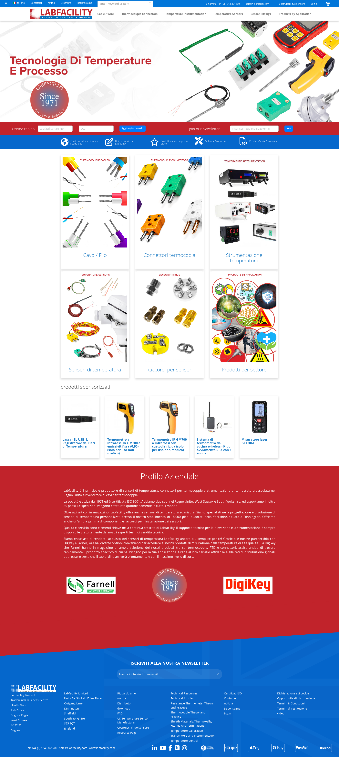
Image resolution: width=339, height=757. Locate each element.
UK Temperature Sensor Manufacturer (133, 720)
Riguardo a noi (85, 2)
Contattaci (36, 2)
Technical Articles (182, 698)
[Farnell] (91, 585)
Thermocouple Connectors (140, 14)
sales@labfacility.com (257, 3)
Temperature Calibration (187, 730)
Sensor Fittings (261, 14)
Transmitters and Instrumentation (193, 735)
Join (289, 128)
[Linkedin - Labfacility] (154, 748)
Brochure (66, 2)
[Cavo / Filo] (95, 202)
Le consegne (232, 708)
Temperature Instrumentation (185, 14)
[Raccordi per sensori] (169, 316)
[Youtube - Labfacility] (163, 748)
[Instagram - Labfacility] (184, 748)
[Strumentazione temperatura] (244, 202)
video (280, 713)
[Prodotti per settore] (244, 316)
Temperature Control (184, 740)
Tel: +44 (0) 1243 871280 (41, 748)
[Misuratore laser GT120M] (258, 417)
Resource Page (127, 732)
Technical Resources (184, 693)
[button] (6, 3)
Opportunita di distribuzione (296, 698)
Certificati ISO (233, 693)
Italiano (20, 2)
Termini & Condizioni (291, 703)
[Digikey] (247, 585)
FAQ (120, 713)
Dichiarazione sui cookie (293, 693)
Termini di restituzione (292, 708)
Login (314, 3)
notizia (51, 2)
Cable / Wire (105, 14)
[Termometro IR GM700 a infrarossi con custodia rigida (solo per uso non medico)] (169, 417)
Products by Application (295, 14)
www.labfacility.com (102, 748)
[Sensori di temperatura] (95, 316)
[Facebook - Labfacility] (170, 748)
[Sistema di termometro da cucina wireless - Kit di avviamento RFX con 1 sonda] (214, 417)
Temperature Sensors (228, 14)
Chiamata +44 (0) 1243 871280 (223, 3)
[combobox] (125, 4)
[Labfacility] (61, 14)
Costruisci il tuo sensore (292, 3)
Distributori (124, 703)
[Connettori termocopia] (169, 202)
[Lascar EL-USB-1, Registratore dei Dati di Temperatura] (80, 417)
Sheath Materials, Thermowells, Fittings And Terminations (191, 723)
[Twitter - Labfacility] (177, 748)
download (123, 708)
